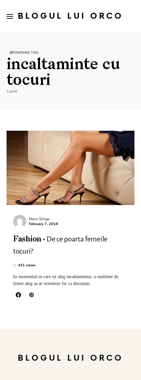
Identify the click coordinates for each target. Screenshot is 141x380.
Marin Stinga (39, 219)
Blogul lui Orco (70, 16)
